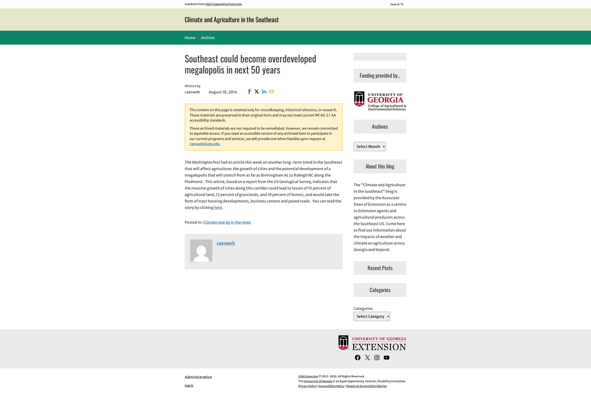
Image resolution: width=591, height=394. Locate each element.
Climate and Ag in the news (227, 222)
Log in (189, 386)
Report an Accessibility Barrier (367, 386)
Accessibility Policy (331, 386)
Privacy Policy (307, 386)
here (218, 207)
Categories (363, 308)
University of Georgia (318, 381)
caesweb (226, 243)
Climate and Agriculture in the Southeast (232, 19)
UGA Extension (308, 376)
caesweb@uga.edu (205, 144)
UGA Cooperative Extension (223, 4)
